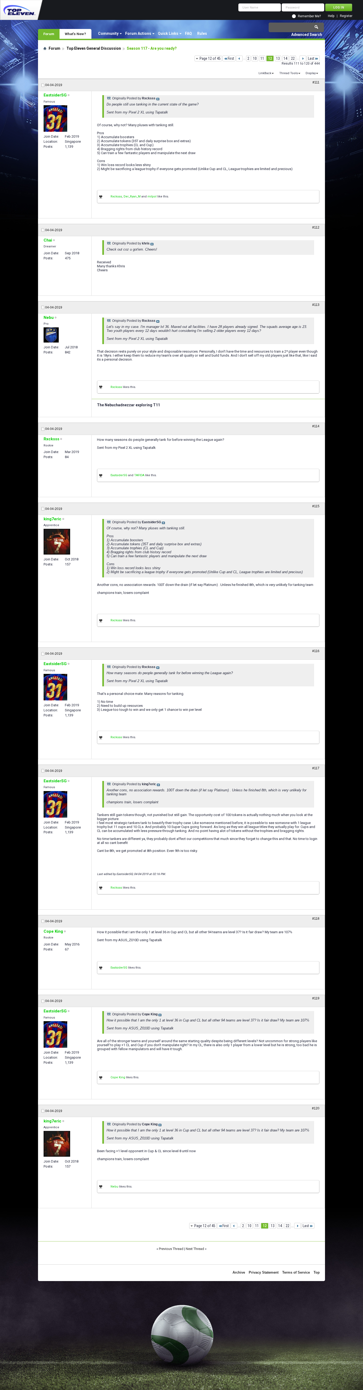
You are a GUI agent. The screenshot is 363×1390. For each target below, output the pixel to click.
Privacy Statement (263, 1272)
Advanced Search (306, 34)
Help (331, 16)
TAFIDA (139, 475)
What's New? (75, 34)
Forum (48, 34)
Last (311, 58)
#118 (315, 918)
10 (255, 58)
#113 (315, 305)
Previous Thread (171, 1249)
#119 (315, 998)
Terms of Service (296, 1272)
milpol (152, 196)
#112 (315, 227)
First (231, 58)
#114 (315, 426)
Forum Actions (138, 33)
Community (108, 33)
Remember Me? (309, 16)
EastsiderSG (119, 475)
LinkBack (265, 73)
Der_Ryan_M (132, 196)
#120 (315, 1108)
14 (285, 58)
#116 (315, 651)
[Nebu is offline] (51, 335)
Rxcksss (116, 196)
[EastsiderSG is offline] (55, 118)
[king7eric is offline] (57, 542)
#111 (316, 82)
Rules (202, 33)
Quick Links (168, 33)
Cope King (118, 1077)
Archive (239, 1272)
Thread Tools (288, 73)
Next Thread (195, 1249)
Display (311, 73)
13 (278, 58)
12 (270, 58)
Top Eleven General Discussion (93, 48)
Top (317, 1272)
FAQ (188, 33)
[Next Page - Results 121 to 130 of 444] (302, 58)
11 (262, 58)
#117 (315, 768)
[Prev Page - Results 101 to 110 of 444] (239, 58)
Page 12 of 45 (210, 58)
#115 (315, 506)
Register (346, 16)
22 (293, 58)
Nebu (114, 1186)
